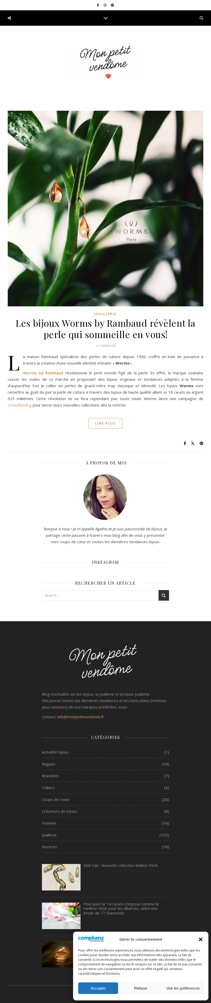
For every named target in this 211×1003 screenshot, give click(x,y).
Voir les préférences (183, 988)
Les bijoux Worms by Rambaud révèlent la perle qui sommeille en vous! (106, 328)
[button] (200, 939)
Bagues (48, 763)
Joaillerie (105, 314)
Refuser (140, 988)
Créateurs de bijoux (59, 811)
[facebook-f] (98, 5)
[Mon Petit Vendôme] (105, 63)
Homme (49, 823)
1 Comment (105, 345)
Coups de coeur (56, 799)
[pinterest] (112, 5)
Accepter (98, 988)
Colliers (48, 787)
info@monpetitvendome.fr (80, 716)
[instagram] (105, 5)
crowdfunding (20, 405)
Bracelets (50, 775)
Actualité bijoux (55, 752)
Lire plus (105, 423)
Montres (49, 846)
